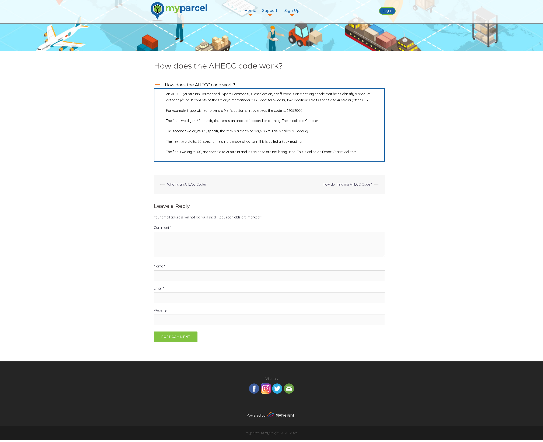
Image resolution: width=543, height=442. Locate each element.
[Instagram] (266, 388)
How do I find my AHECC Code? (347, 184)
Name (159, 266)
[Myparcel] (179, 11)
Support (269, 10)
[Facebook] (254, 388)
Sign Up (292, 10)
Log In (387, 10)
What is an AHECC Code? (186, 184)
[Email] (289, 388)
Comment (162, 227)
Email (159, 288)
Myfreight (272, 433)
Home (250, 10)
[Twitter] (277, 388)
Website (160, 310)
